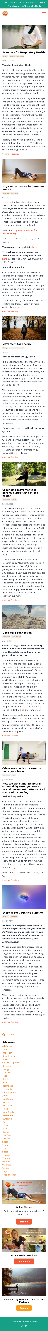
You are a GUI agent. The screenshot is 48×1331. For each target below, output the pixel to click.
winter (5, 1168)
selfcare (6, 1138)
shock (5, 1141)
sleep (5, 1145)
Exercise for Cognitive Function (23, 912)
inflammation (9, 1092)
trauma (6, 1158)
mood (5, 1108)
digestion (7, 1066)
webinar (6, 1161)
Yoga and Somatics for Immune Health (23, 188)
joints (5, 1095)
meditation (7, 1099)
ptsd (4, 1128)
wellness (6, 1164)
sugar (5, 1151)
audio (5, 1049)
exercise (12, 56)
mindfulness (8, 1105)
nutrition (7, 1118)
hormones (7, 1085)
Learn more (24, 1261)
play (4, 1122)
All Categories (9, 1046)
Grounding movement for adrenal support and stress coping (20, 492)
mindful (6, 1102)
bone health (8, 1056)
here (34, 247)
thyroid (6, 1155)
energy (5, 348)
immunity (6, 193)
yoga (13, 775)
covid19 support (10, 1062)
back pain (7, 1052)
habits (5, 1079)
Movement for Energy (16, 344)
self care (6, 1135)
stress (14, 499)
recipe (5, 1132)
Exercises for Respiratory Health (23, 52)
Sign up (24, 1221)
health (5, 1082)
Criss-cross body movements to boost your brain (23, 770)
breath (5, 56)
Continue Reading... (10, 154)
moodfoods (8, 1112)
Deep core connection (17, 632)
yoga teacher (16, 636)
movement (20, 56)
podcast (6, 1125)
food (4, 1075)
